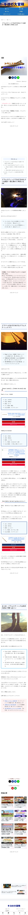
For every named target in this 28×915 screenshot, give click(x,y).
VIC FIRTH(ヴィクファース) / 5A (12, 708)
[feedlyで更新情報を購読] (15, 788)
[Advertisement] (14, 41)
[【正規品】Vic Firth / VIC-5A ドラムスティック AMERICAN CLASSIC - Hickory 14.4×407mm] (4, 539)
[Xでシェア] (10, 77)
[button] (25, 456)
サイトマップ (21, 910)
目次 (12, 159)
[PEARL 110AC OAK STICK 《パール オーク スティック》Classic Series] (4, 414)
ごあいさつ (7, 908)
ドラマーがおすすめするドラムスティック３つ (14, 165)
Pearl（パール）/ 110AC (10, 700)
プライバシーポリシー (20, 908)
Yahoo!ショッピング (13, 424)
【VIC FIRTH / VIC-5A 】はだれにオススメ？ (15, 170)
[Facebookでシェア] (12, 77)
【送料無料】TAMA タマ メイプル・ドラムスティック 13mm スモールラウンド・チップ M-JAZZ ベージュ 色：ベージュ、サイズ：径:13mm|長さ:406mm (16, 452)
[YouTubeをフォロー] (12, 788)
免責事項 (7, 910)
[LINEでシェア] (18, 77)
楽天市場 (13, 421)
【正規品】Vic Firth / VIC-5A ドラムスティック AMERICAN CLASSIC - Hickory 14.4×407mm (16, 539)
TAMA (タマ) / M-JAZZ (10, 704)
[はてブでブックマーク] (15, 77)
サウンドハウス (13, 419)
